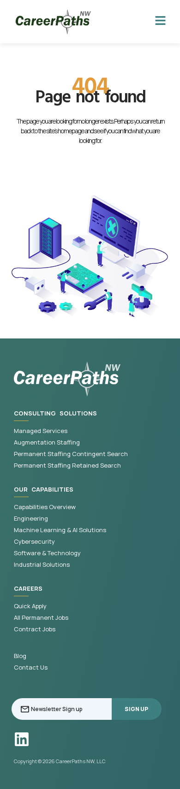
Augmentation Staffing (47, 442)
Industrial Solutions (42, 565)
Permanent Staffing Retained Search (67, 466)
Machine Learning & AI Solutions (60, 530)
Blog (20, 656)
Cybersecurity (34, 542)
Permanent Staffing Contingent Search (71, 454)
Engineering (31, 519)
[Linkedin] (22, 739)
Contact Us (31, 667)
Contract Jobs (34, 629)
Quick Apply (30, 606)
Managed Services (40, 431)
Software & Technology (47, 553)
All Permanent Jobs (41, 618)
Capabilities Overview (45, 507)
